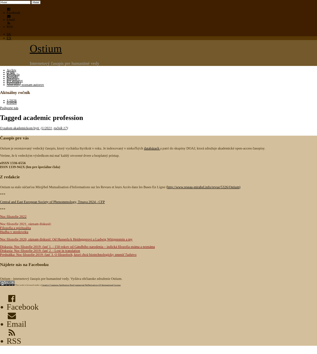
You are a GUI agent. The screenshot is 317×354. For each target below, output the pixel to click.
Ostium (46, 48)
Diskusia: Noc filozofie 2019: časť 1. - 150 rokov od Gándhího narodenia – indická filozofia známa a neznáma (77, 247)
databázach (152, 148)
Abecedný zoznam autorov (25, 85)
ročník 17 (60, 128)
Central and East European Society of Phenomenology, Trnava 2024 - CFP (52, 202)
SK (9, 34)
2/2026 (12, 102)
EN (9, 38)
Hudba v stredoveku (14, 232)
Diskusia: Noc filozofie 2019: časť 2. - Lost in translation (40, 250)
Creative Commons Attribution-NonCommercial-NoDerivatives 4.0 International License (81, 285)
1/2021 (47, 128)
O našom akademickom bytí (20, 128)
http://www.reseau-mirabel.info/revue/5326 (203, 187)
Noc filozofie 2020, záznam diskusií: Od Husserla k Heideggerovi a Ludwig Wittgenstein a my (66, 239)
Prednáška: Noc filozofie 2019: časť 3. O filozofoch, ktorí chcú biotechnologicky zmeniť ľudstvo (68, 254)
